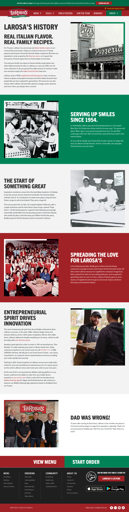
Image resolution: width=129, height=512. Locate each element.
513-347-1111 (45, 350)
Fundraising (49, 477)
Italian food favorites (31, 71)
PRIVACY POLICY (14, 507)
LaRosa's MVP (50, 483)
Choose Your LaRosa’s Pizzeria (116, 8)
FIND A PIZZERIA (65, 13)
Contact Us (70, 480)
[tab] (11, 474)
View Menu (44, 462)
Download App (29, 486)
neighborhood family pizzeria (32, 75)
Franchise (70, 486)
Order (112, 13)
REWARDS (98, 13)
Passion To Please (9, 486)
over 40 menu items (22, 340)
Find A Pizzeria (29, 490)
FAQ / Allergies (8, 483)
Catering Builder (30, 480)
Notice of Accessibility (26, 507)
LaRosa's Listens (111, 478)
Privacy (69, 490)
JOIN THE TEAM (83, 13)
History (69, 477)
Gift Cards (28, 493)
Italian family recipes (42, 48)
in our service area (19, 377)
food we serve (34, 56)
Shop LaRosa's (29, 496)
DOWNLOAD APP (104, 3)
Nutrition (6, 480)
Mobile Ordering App (12, 380)
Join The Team (71, 483)
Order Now (28, 477)
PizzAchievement (51, 486)
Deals (26, 483)
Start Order (86, 462)
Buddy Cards (50, 480)
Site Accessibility (72, 493)
